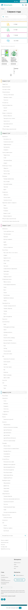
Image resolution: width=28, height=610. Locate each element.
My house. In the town (8, 340)
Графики (5, 244)
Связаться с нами (19, 579)
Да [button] (20, 607)
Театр (5, 388)
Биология (4, 422)
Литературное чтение (6, 279)
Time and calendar (7, 351)
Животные (6, 372)
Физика (4, 416)
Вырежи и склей (7, 213)
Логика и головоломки (8, 247)
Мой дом (5, 364)
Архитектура (6, 530)
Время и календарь (7, 375)
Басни (5, 289)
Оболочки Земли (7, 445)
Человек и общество (8, 308)
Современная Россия (8, 477)
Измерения (6, 149)
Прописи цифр (7, 173)
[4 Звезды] (5, 63)
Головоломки (5, 192)
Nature (5, 329)
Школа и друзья (7, 361)
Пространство (7, 147)
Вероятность (6, 411)
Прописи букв (6, 171)
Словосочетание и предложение (10, 268)
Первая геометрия (7, 144)
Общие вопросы (7, 424)
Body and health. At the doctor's (10, 343)
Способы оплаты (4, 577)
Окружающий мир (6, 303)
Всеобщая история (6, 480)
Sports (5, 324)
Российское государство (9, 469)
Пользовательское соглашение (5, 583)
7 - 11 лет (16, 35)
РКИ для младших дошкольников (9, 129)
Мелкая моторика (6, 92)
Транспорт (6, 186)
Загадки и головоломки (7, 113)
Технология (4, 319)
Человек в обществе (8, 496)
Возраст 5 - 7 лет (6, 133)
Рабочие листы (17, 562)
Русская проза (7, 295)
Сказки (5, 287)
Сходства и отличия (8, 200)
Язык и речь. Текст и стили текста (10, 252)
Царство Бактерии (7, 432)
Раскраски (6, 208)
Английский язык (6, 321)
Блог (15, 568)
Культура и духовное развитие (10, 512)
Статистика (6, 408)
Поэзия (5, 292)
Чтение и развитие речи (7, 152)
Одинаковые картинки (8, 123)
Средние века (6, 488)
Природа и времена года (9, 178)
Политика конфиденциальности (5, 580)
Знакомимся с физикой (8, 419)
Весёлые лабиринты (8, 115)
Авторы (5, 300)
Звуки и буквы (6, 260)
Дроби (5, 242)
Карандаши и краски (8, 97)
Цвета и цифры (7, 377)
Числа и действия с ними (9, 231)
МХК (3, 382)
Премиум (3, 575)
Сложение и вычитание (8, 141)
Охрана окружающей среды (9, 507)
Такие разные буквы (8, 160)
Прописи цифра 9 (4, 540)
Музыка (5, 385)
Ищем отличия (7, 121)
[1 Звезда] (2, 63)
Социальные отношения (9, 501)
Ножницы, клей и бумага (9, 94)
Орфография (6, 271)
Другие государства (8, 316)
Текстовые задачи (7, 234)
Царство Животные (8, 430)
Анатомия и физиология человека (11, 427)
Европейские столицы (5, 548)
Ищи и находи (6, 126)
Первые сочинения (7, 276)
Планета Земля (7, 456)
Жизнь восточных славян (9, 461)
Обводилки (6, 168)
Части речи (6, 266)
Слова (5, 157)
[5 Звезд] (6, 63)
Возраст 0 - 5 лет (6, 81)
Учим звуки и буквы (6, 89)
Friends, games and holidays (9, 327)
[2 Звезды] (3, 63)
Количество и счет (7, 139)
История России (5, 459)
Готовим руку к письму (7, 165)
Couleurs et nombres (8, 517)
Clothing (5, 348)
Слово (5, 263)
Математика (4, 136)
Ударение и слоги (7, 258)
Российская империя (8, 472)
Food (5, 345)
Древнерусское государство (9, 464)
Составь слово (4, 546)
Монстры (3, 544)
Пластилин (6, 100)
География (4, 443)
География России (7, 451)
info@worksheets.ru (20, 575)
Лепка (5, 205)
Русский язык (5, 250)
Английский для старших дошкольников (10, 221)
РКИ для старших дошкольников (9, 218)
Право (5, 509)
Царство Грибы (7, 435)
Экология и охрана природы (9, 440)
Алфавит (5, 163)
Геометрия (6, 236)
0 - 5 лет (15, 24)
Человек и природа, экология (10, 305)
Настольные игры (4, 542)
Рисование (6, 210)
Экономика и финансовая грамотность (12, 499)
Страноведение (7, 453)
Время (5, 189)
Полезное (16, 566)
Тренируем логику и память (9, 118)
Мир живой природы (8, 184)
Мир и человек (7, 181)
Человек (5, 311)
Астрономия (4, 520)
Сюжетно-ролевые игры (7, 105)
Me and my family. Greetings (9, 337)
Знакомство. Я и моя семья (9, 359)
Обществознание (6, 493)
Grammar (5, 335)
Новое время (6, 491)
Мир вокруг (4, 176)
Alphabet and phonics (8, 332)
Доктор (5, 110)
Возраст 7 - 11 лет (7, 225)
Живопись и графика (8, 528)
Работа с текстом (7, 281)
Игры (15, 564)
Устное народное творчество (10, 284)
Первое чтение (7, 155)
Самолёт (5, 107)
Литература (4, 414)
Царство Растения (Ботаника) (10, 438)
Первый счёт (5, 84)
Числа (5, 400)
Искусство (4, 380)
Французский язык (6, 515)
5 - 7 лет (15, 29)
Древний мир (6, 485)
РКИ (3, 356)
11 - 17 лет (16, 40)
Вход (17, 1)
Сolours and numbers (8, 353)
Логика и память (7, 197)
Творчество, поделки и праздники (9, 202)
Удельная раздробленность (9, 467)
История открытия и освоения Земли (11, 448)
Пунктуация (6, 274)
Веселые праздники (8, 216)
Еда (4, 369)
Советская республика (8, 475)
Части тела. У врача (8, 367)
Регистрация (23, 1)
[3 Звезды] (4, 63)
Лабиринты (6, 194)
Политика (6, 504)
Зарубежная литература (9, 298)
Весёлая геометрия (6, 86)
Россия (5, 313)
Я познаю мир (5, 102)
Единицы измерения (8, 239)
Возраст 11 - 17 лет (7, 392)
